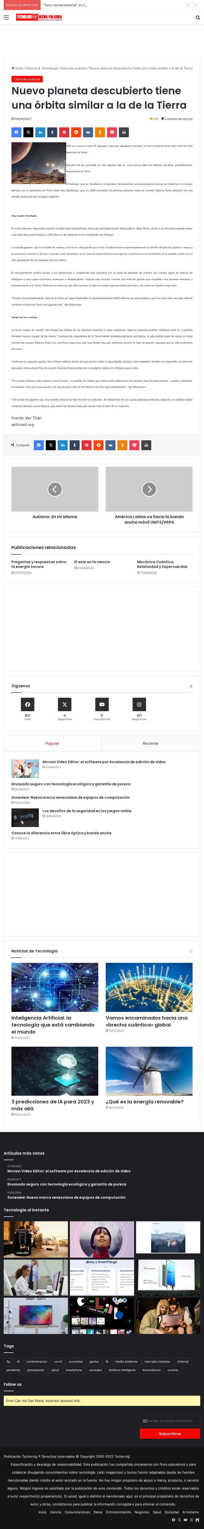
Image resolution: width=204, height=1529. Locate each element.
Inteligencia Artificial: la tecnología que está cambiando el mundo (53, 1024)
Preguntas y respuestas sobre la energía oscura (38, 564)
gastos (94, 1361)
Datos (98, 1512)
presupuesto (35, 1370)
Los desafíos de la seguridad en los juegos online (87, 810)
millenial (183, 1361)
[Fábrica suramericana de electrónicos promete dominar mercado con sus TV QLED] (36, 1316)
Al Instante (190, 1512)
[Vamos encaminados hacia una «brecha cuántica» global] (149, 987)
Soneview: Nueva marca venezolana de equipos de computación (70, 797)
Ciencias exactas (74, 68)
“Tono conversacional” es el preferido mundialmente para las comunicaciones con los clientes (115, 5)
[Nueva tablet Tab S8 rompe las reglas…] (168, 1316)
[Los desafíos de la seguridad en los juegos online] (25, 817)
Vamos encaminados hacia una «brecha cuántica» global (147, 1021)
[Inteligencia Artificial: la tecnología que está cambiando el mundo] (54, 987)
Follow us (13, 1384)
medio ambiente (126, 1361)
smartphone (74, 1370)
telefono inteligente (122, 1370)
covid (58, 1361)
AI (18, 1361)
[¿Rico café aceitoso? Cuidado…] (36, 1239)
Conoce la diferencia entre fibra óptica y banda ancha (61, 833)
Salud (157, 1512)
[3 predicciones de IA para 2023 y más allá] (54, 1071)
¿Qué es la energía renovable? (145, 1101)
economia (76, 1361)
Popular (52, 743)
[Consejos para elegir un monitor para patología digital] (36, 1278)
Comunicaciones (77, 1512)
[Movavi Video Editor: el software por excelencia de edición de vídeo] (25, 768)
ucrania (173, 1370)
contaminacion (37, 1361)
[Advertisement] (102, 40)
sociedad (95, 1370)
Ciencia (55, 1512)
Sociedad (172, 1512)
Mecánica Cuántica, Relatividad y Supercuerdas (162, 564)
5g (8, 1361)
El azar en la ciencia (92, 561)
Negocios (142, 1512)
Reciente (150, 743)
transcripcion (152, 1370)
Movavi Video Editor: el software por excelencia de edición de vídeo (104, 761)
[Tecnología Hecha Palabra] (39, 17)
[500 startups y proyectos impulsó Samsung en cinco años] (102, 1316)
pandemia (13, 1370)
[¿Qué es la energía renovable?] (149, 1071)
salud (55, 1370)
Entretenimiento (118, 1512)
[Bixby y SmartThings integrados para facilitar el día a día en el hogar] (102, 1278)
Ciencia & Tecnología (42, 68)
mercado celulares (157, 1361)
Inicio (18, 68)
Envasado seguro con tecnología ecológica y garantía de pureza (70, 784)
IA (107, 1361)
